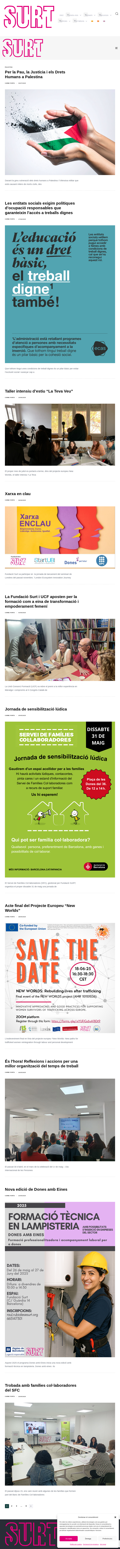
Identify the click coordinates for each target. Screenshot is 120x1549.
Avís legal (103, 1544)
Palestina (9, 67)
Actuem (88, 15)
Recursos (103, 15)
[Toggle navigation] (98, 48)
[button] (115, 1517)
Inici (61, 15)
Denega (88, 1539)
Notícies (63, 21)
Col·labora (79, 21)
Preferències (107, 1539)
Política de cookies (76, 1544)
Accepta (69, 1539)
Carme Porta (10, 83)
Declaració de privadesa (91, 1544)
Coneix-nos (73, 15)
